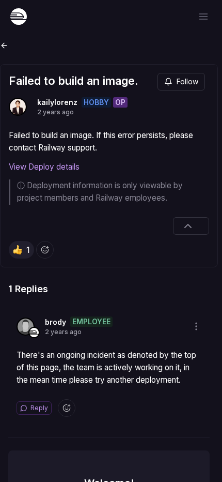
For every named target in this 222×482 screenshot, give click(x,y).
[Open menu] (203, 16)
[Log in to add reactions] (45, 250)
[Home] (18, 16)
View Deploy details (44, 167)
